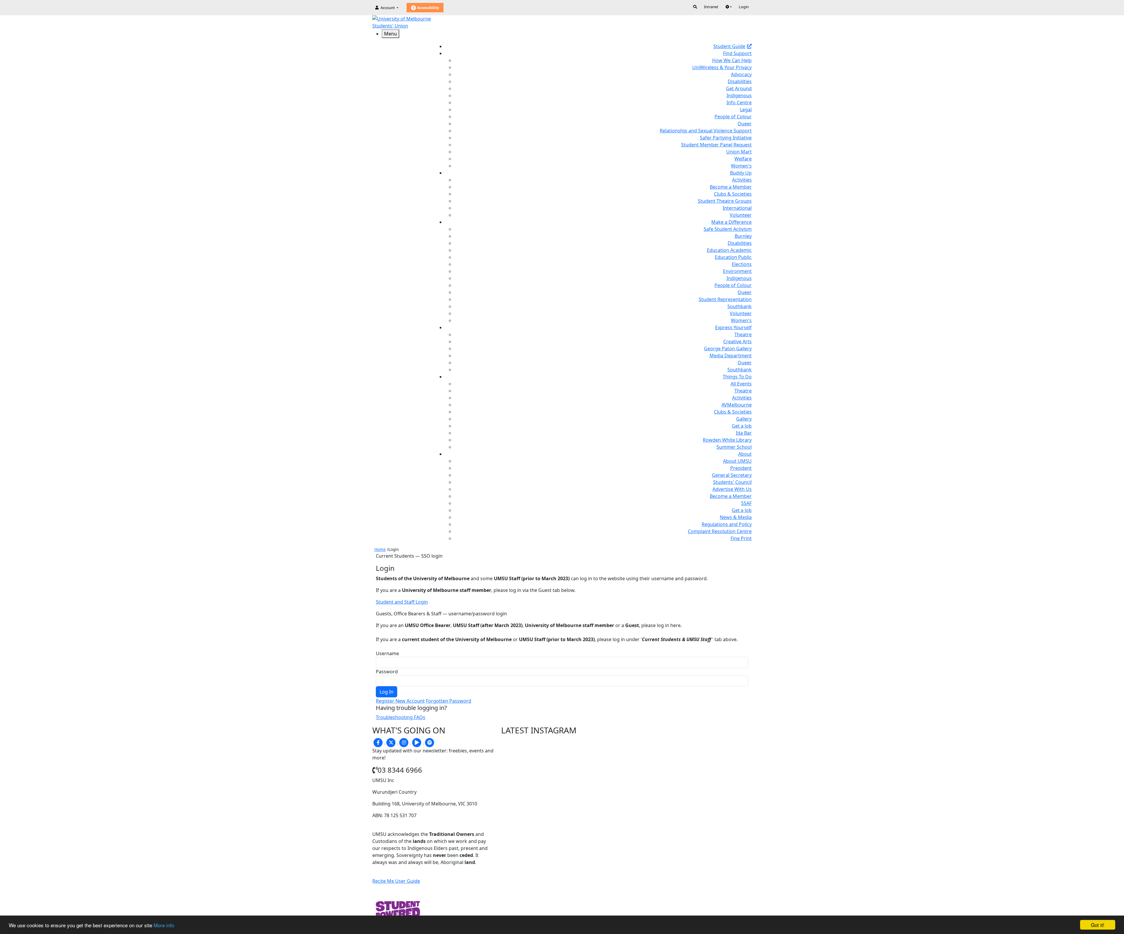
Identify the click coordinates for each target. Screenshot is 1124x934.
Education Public (733, 257)
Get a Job (742, 426)
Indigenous (739, 95)
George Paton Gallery (728, 348)
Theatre (743, 334)
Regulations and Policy (727, 524)
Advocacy (741, 74)
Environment (737, 271)
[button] (728, 7)
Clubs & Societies (733, 194)
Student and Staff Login (402, 602)
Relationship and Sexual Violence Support (706, 130)
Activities (742, 180)
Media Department (731, 355)
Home (380, 549)
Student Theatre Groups (725, 201)
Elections (742, 264)
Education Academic (729, 250)
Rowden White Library (727, 440)
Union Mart (739, 151)
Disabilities (740, 81)
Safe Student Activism (728, 229)
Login (744, 6)
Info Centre (739, 102)
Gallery (744, 419)
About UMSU (737, 461)
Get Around (739, 88)
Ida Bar (744, 433)
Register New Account (400, 701)
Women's (741, 166)
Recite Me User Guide (396, 881)
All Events (741, 383)
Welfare (743, 159)
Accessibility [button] (427, 7)
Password (387, 671)
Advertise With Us (732, 489)
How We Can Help (732, 60)
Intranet (711, 6)
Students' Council (732, 482)
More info (164, 925)
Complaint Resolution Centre (720, 531)
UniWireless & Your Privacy (722, 67)
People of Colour (733, 116)
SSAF (746, 503)
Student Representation (725, 299)
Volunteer (741, 215)
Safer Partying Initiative (726, 137)
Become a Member (731, 187)
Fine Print (741, 538)
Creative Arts (737, 341)
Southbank (739, 306)
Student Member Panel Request (716, 144)
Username (387, 653)
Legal (746, 109)
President (741, 468)
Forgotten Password (448, 701)
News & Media (736, 517)
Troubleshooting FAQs (400, 717)
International (737, 208)
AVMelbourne (737, 405)
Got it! (1097, 924)
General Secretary (732, 475)
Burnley (743, 236)
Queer (745, 123)
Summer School (734, 447)
